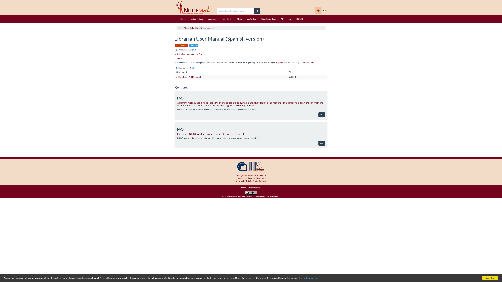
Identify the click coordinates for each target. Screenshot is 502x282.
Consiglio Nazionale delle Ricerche (251, 175)
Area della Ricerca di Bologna (251, 178)
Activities (251, 19)
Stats (239, 19)
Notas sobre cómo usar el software (190, 54)
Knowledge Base (268, 19)
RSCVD (299, 19)
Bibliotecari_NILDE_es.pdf (189, 77)
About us (212, 19)
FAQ (282, 19)
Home (183, 19)
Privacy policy (254, 187)
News (290, 19)
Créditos (178, 58)
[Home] (194, 7)
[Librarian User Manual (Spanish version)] (318, 10)
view (321, 115)
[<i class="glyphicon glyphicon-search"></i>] (257, 11)
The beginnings (196, 19)
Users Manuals (207, 28)
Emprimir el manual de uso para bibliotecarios (295, 62)
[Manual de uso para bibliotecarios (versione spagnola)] (324, 10)
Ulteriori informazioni (308, 278)
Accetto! (490, 278)
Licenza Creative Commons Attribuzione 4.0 (264, 196)
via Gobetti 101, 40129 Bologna (251, 181)
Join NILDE (227, 19)
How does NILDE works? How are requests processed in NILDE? (213, 133)
